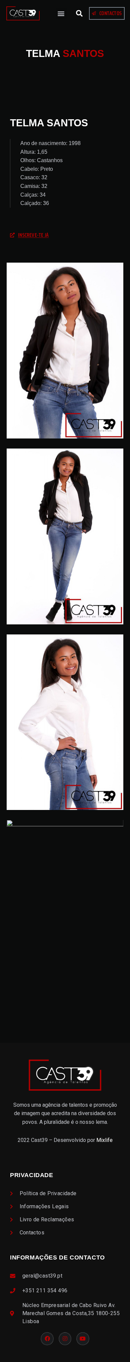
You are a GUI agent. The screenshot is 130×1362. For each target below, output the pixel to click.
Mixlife (104, 1140)
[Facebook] (47, 1338)
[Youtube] (82, 1338)
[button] (61, 13)
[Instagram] (65, 1338)
